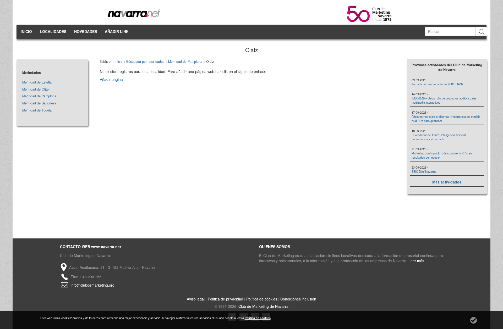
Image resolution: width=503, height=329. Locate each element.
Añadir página (111, 79)
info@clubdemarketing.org (92, 285)
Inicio (118, 61)
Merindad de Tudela (37, 110)
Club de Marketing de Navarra (262, 306)
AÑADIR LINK (117, 31)
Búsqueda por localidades (145, 61)
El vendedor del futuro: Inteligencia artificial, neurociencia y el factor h (439, 137)
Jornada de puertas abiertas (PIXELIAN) (437, 84)
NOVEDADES (85, 31)
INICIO (26, 31)
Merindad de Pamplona (39, 96)
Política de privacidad (225, 299)
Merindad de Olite (35, 89)
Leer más (416, 260)
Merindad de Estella (37, 82)
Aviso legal (196, 299)
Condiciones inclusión (298, 299)
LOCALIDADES (53, 31)
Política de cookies (261, 299)
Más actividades (446, 182)
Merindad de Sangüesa (39, 103)
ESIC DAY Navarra (424, 171)
